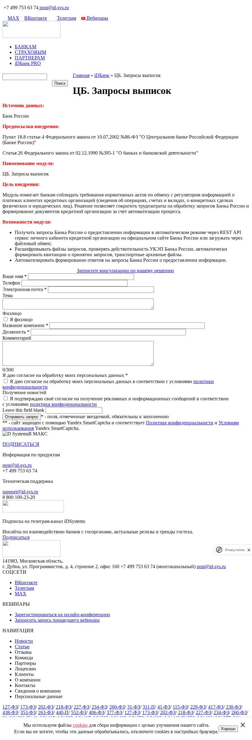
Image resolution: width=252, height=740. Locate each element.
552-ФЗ (78, 712)
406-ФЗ (96, 712)
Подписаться (16, 537)
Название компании (25, 325)
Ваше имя (14, 276)
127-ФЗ (10, 707)
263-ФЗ (45, 712)
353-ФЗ (28, 712)
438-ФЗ (10, 712)
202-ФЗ (45, 707)
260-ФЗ (117, 707)
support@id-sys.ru (20, 491)
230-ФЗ (233, 707)
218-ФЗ (63, 707)
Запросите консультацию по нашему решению (125, 270)
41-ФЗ (163, 707)
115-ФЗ (180, 707)
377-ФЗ (114, 712)
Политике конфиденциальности (179, 422)
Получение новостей (24, 392)
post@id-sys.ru (54, 7)
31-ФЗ (133, 707)
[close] (249, 550)
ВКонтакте (35, 18)
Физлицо (12, 313)
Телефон (12, 282)
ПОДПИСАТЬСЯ (20, 444)
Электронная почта (24, 289)
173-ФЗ (28, 707)
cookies (80, 725)
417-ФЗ (215, 707)
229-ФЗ (198, 707)
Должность (16, 331)
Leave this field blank (23, 410)
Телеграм (66, 18)
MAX (13, 18)
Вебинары (96, 18)
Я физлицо (21, 319)
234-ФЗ (99, 707)
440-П (62, 712)
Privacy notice (234, 550)
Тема (7, 295)
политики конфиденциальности (63, 404)
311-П (149, 707)
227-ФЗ (81, 707)
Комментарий (16, 338)
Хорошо (228, 728)
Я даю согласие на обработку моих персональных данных (65, 375)
